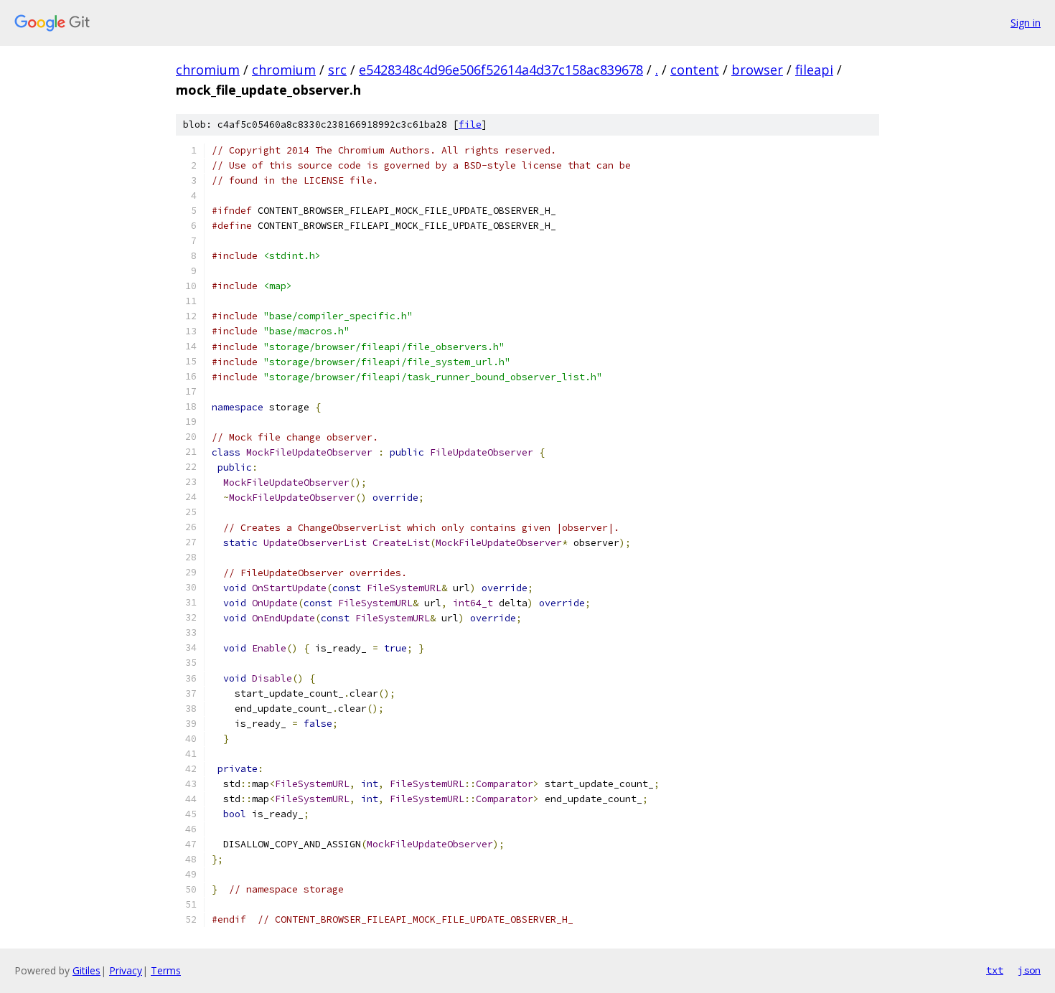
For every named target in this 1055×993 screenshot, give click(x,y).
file (470, 124)
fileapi (814, 69)
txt (994, 970)
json (1029, 970)
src (337, 69)
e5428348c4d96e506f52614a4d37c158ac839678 (501, 69)
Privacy (125, 970)
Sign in (1026, 22)
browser (757, 69)
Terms (166, 970)
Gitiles (86, 970)
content (694, 69)
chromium (208, 69)
